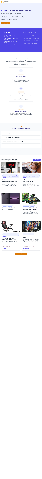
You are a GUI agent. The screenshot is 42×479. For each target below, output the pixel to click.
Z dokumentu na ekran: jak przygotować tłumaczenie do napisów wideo (10, 181)
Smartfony (10, 205)
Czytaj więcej (4, 189)
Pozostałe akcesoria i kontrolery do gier (10, 234)
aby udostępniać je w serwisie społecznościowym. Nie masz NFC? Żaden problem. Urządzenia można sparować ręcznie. (11, 176)
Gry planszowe (26, 205)
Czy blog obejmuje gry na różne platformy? (11, 137)
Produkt (4, 205)
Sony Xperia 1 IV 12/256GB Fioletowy (10, 208)
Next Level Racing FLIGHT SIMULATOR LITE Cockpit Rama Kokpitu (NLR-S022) (10, 240)
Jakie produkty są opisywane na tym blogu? (11, 132)
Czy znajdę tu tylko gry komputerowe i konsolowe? (13, 141)
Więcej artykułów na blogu (20, 150)
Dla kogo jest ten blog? (7, 146)
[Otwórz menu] (40, 2)
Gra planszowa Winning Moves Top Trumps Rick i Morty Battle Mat (30, 208)
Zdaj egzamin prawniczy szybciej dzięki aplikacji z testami (30, 180)
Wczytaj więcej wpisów (20, 253)
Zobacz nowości (36, 159)
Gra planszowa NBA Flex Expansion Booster (30, 236)
